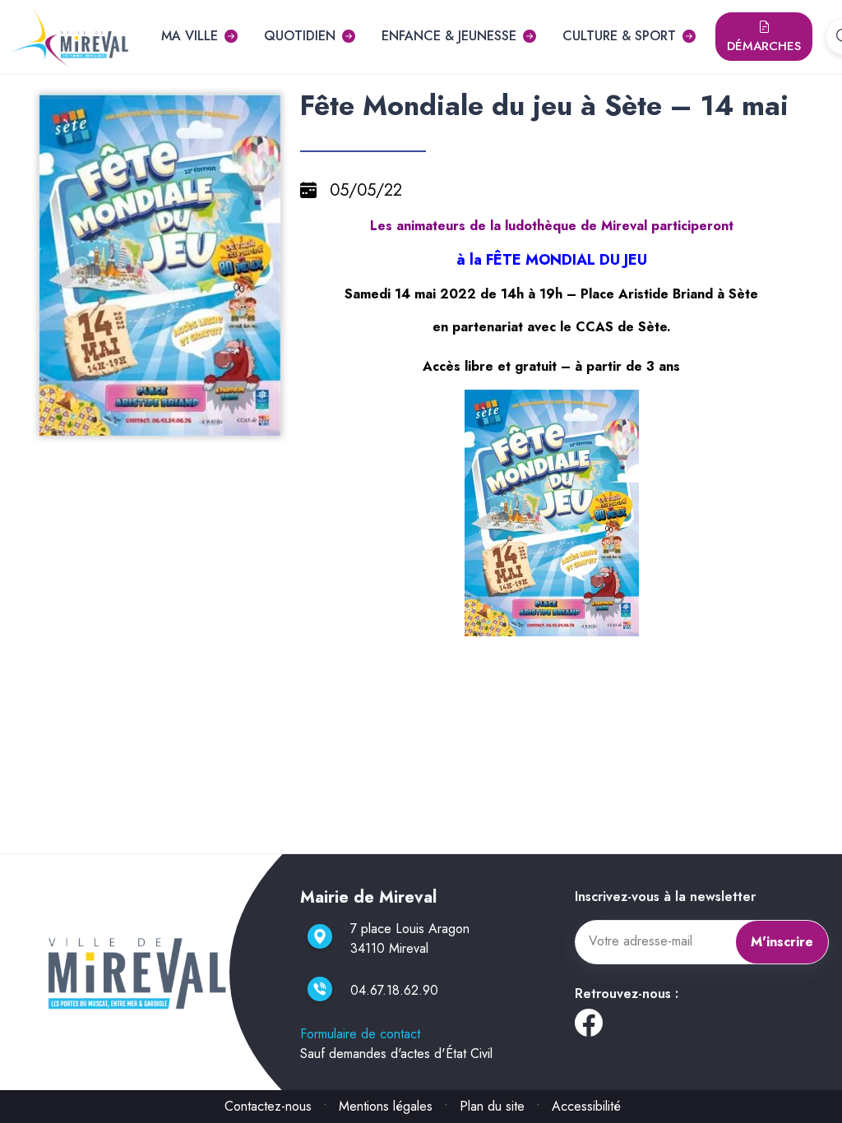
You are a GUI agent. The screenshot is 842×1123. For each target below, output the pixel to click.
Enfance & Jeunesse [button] (449, 35)
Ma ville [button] (189, 35)
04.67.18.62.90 (394, 990)
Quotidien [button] (299, 35)
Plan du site (492, 1106)
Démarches (764, 46)
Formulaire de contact (360, 1033)
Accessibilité (586, 1106)
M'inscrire (782, 941)
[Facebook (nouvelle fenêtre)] (589, 1028)
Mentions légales (386, 1106)
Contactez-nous (268, 1106)
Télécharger (166, 421)
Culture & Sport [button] (619, 35)
